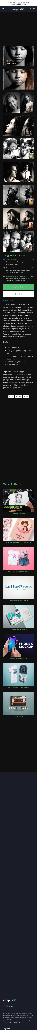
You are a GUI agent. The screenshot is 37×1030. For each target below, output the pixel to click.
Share (11, 396)
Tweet (19, 396)
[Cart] (35, 9)
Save (26, 396)
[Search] (31, 9)
